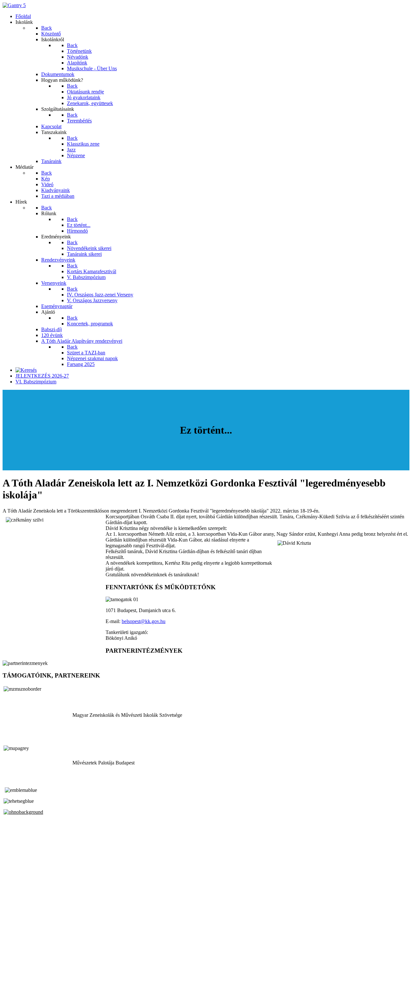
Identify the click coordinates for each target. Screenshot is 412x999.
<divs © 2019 (17, 991)
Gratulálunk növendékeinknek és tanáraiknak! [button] (152, 574)
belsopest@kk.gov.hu (143, 621)
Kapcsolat (13, 980)
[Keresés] (26, 370)
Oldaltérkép (14, 974)
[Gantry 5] (14, 5)
